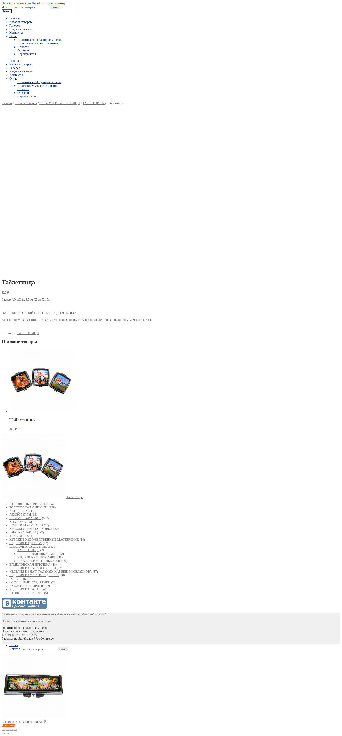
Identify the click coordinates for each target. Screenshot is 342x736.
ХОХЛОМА (18, 521)
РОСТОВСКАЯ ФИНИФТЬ (29, 507)
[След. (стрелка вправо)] (7, 733)
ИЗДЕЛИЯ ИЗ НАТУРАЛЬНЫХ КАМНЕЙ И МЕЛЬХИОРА (51, 571)
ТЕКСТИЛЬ (18, 536)
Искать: (7, 7)
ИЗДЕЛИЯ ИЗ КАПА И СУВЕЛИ (33, 568)
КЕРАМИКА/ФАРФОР (25, 518)
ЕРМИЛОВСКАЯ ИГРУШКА (30, 564)
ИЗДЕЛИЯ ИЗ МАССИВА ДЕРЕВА (34, 575)
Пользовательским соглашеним (23, 631)
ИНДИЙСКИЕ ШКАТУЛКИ (37, 557)
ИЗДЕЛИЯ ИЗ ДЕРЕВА (26, 543)
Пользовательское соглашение (37, 43)
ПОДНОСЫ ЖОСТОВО (26, 525)
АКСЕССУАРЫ (20, 514)
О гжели (23, 50)
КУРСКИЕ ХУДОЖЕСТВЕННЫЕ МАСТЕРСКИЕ (44, 539)
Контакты (16, 32)
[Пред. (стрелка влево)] (3, 733)
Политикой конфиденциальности (24, 627)
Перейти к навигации (16, 3)
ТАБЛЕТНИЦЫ (93, 103)
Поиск (55, 7)
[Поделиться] (7, 730)
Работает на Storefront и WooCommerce (28, 638)
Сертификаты (26, 54)
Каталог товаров (21, 22)
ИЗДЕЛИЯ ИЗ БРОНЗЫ (26, 589)
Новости (23, 47)
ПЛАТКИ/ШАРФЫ (23, 532)
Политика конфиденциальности (39, 39)
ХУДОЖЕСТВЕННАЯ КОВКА (31, 528)
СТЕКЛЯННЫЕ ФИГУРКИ (29, 504)
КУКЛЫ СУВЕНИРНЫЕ (27, 585)
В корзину (8, 725)
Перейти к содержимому (48, 3)
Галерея (15, 25)
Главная (15, 18)
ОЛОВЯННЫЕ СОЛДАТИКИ (30, 582)
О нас (13, 36)
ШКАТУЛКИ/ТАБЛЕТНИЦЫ (59, 103)
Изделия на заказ (21, 29)
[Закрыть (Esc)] (3, 730)
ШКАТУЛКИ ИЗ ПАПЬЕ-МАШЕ (40, 561)
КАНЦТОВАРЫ (21, 511)
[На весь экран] (11, 730)
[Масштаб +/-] (15, 730)
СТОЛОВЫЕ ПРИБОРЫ (26, 593)
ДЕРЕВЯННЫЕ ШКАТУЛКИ (37, 553)
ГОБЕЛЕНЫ (18, 578)
